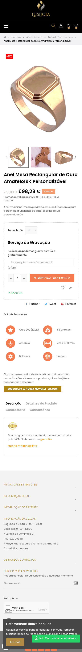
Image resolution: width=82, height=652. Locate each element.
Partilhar (34, 304)
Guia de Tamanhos (15, 314)
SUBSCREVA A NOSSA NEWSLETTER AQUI (33, 389)
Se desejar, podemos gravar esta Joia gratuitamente (31, 253)
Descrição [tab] (13, 403)
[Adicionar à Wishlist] (63, 288)
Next (75, 157)
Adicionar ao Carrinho (53, 278)
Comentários (40, 410)
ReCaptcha (11, 598)
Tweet (52, 304)
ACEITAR (15, 642)
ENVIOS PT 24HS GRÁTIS (22, 446)
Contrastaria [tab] (15, 410)
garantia (46, 439)
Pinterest (70, 304)
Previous (6, 157)
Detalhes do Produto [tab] (41, 403)
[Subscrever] (74, 583)
